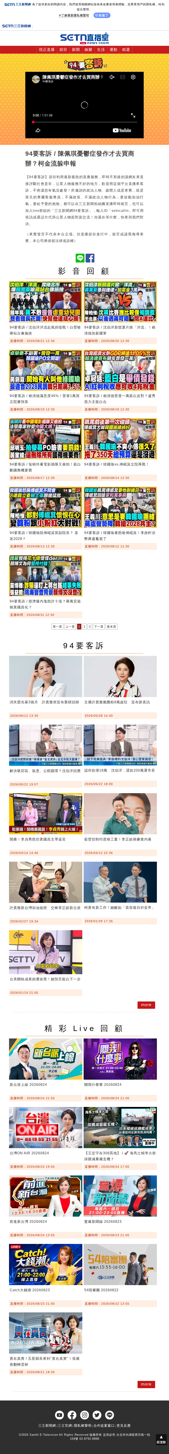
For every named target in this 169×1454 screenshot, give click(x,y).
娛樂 (88, 50)
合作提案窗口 (104, 1425)
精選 (126, 50)
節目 (63, 50)
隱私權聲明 (83, 1425)
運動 (114, 50)
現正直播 (47, 50)
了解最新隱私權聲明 (75, 15)
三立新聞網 (47, 1425)
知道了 (104, 15)
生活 (101, 50)
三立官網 (65, 1425)
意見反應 (124, 1425)
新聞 (76, 50)
